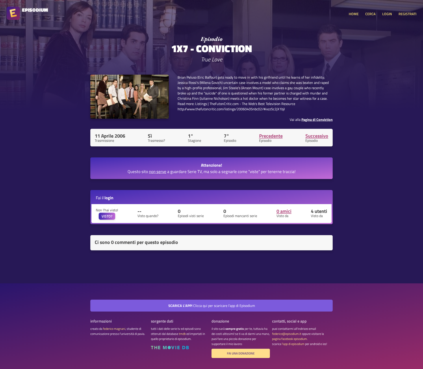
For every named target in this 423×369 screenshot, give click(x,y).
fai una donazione (241, 353)
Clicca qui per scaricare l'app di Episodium (211, 305)
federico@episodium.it (286, 333)
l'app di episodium (293, 343)
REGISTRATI (407, 14)
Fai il (104, 197)
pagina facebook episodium (289, 338)
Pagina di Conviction (317, 119)
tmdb (182, 333)
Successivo (316, 136)
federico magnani (114, 328)
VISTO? (107, 216)
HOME (354, 14)
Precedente (271, 136)
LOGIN (387, 14)
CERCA (370, 14)
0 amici (283, 211)
